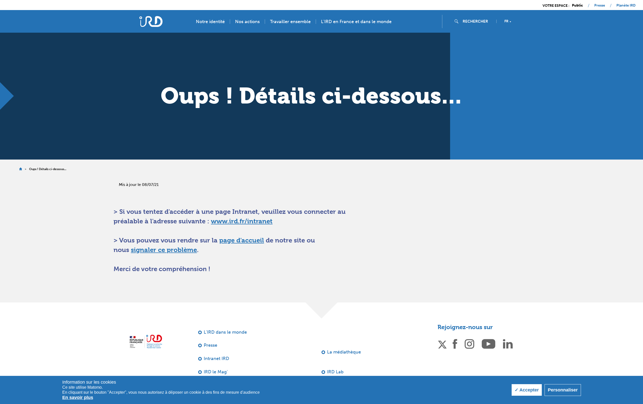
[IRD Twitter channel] (442, 343)
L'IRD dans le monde (225, 332)
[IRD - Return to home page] (151, 21)
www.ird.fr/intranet (242, 221)
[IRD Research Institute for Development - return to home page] (146, 341)
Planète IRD (625, 5)
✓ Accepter (527, 389)
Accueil (20, 169)
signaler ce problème (164, 250)
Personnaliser (563, 389)
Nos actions (247, 21)
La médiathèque (344, 352)
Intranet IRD (216, 358)
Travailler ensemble (290, 21)
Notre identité (210, 21)
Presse (599, 5)
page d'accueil (241, 240)
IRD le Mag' (216, 372)
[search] (477, 21)
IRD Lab (335, 372)
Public (577, 5)
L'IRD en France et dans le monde (356, 21)
